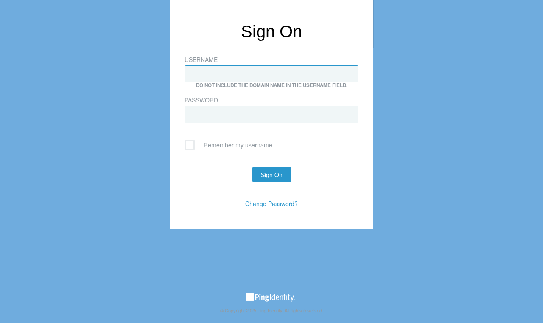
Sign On (272, 174)
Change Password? (271, 203)
